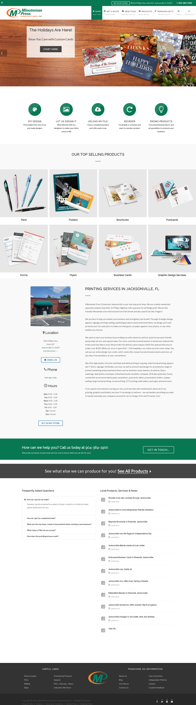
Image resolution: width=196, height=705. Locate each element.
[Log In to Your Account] (129, 109)
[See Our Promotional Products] (161, 109)
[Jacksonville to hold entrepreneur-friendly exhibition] (103, 511)
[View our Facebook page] (2, 3)
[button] (3, 53)
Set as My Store (121, 3)
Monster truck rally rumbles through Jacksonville (129, 498)
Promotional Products (63, 676)
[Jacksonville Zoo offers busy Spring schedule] (103, 583)
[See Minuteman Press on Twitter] (162, 701)
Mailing (27, 684)
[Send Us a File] (98, 109)
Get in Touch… (158, 449)
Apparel (57, 680)
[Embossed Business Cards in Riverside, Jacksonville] (103, 559)
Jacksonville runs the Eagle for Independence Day (130, 534)
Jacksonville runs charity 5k (120, 569)
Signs (26, 687)
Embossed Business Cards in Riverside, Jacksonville (130, 557)
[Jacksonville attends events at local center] (103, 547)
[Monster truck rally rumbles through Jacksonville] (103, 499)
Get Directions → (50, 351)
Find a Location (30, 676)
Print (26, 680)
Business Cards (123, 275)
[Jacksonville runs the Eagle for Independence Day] (103, 535)
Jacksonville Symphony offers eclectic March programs (132, 605)
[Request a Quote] (66, 109)
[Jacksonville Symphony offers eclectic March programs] (103, 606)
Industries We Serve (62, 687)
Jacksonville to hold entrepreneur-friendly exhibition (130, 510)
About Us (123, 676)
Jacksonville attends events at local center (126, 545)
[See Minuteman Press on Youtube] (172, 701)
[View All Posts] (103, 630)
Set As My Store (51, 423)
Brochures (123, 219)
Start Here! (63, 53)
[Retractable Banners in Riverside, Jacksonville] (103, 595)
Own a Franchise (156, 676)
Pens (24, 219)
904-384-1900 (185, 3)
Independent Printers (158, 680)
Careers (152, 684)
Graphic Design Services (172, 275)
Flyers (73, 275)
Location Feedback (156, 687)
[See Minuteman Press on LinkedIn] (167, 701)
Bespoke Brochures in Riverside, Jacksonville (127, 522)
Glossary (63, 684)
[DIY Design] (34, 109)
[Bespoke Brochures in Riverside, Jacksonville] (103, 523)
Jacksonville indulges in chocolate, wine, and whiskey (131, 617)
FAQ (56, 684)
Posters (73, 219)
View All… (112, 629)
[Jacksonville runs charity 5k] (103, 571)
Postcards (172, 219)
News (71, 684)
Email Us (52, 360)
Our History (124, 684)
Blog (121, 680)
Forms (24, 275)
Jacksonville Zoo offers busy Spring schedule (128, 581)
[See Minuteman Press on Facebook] (157, 701)
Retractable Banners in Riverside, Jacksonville (127, 593)
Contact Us (124, 687)
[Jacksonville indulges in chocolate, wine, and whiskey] (103, 618)
